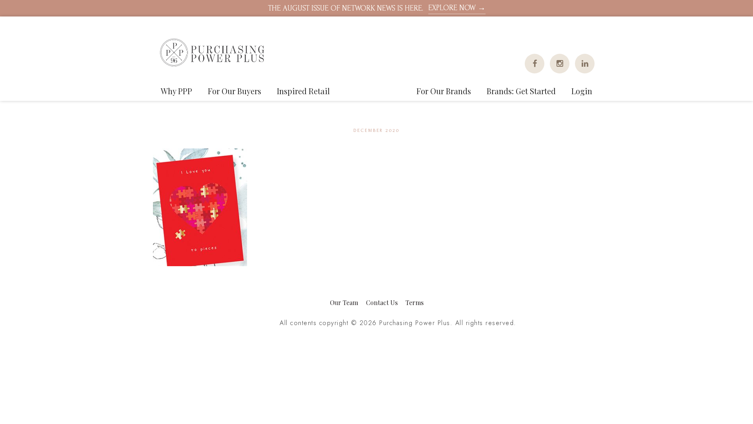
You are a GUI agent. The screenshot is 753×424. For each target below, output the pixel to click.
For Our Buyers (234, 91)
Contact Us (382, 302)
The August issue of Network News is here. (377, 8)
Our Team (344, 302)
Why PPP (176, 91)
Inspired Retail (303, 91)
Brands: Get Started (521, 91)
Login (581, 91)
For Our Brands (444, 91)
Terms (415, 302)
